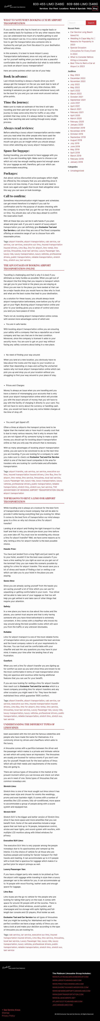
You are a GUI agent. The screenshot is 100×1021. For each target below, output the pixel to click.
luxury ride (8, 254)
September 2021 (78, 100)
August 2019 (76, 140)
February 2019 (77, 159)
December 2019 (77, 128)
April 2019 (75, 152)
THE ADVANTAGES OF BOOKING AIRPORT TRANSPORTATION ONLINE (27, 267)
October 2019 (76, 134)
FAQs (89, 8)
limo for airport (35, 248)
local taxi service (30, 251)
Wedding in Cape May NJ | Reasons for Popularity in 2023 (82, 41)
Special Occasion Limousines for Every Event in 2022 (83, 50)
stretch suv (14, 260)
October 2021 (76, 97)
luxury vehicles (42, 254)
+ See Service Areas (11, 1010)
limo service (27, 477)
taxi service (25, 260)
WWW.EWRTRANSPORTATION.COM (67, 994)
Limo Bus (22, 248)
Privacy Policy (8, 1015)
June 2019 (75, 146)
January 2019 (76, 162)
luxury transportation (24, 254)
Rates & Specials (78, 8)
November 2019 (77, 131)
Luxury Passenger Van (49, 251)
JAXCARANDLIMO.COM (62, 1005)
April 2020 (75, 115)
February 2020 (77, 121)
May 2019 (74, 149)
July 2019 (74, 143)
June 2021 (75, 103)
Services (44, 8)
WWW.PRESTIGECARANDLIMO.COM (68, 984)
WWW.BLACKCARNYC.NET (63, 998)
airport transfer (16, 241)
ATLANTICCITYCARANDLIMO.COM (67, 1001)
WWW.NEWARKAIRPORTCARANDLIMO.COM (71, 991)
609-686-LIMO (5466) (82, 4)
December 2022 (77, 78)
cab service (51, 241)
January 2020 (76, 124)
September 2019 (78, 137)
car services (16, 244)
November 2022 (77, 81)
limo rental (48, 248)
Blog (95, 8)
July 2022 (75, 84)
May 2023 (75, 75)
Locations (64, 8)
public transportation (21, 257)
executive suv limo (32, 244)
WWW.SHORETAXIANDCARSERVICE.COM (70, 987)
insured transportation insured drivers (26, 474)
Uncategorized (77, 170)
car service (41, 471)
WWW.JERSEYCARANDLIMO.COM (66, 980)
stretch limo (23, 487)
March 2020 (76, 118)
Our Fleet (53, 8)
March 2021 (75, 109)
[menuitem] (43, 8)
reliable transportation (42, 257)
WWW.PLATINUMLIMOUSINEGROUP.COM (70, 977)
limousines (16, 251)
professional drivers (21, 484)
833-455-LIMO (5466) (48, 4)
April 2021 (75, 106)
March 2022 (76, 93)
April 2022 (75, 90)
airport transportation (34, 241)
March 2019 (75, 155)
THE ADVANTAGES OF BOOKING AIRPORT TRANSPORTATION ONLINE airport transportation (34, 490)
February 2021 (77, 112)
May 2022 (75, 87)
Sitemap (5, 1013)
